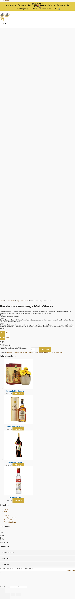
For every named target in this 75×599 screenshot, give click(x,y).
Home (2, 301)
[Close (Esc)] (18, 594)
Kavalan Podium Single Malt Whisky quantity (13, 348)
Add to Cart (45, 349)
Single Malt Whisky (22, 301)
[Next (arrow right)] (7, 597)
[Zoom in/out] (2, 594)
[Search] (2, 590)
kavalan (39, 352)
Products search (5, 587)
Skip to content (4, 0)
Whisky (12, 301)
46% (7, 333)
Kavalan (9, 352)
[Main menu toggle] (4, 23)
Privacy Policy (71, 570)
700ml (8, 337)
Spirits (7, 301)
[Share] (13, 594)
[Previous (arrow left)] (2, 597)
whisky (60, 352)
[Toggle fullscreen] (7, 594)
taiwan (56, 352)
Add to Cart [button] (18, 394)
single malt (45, 352)
